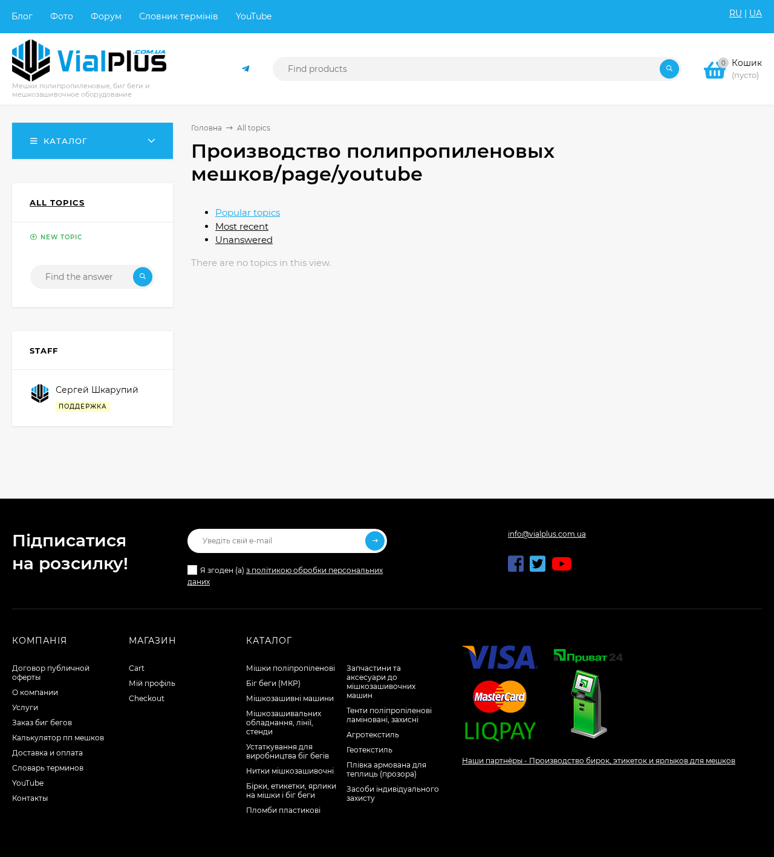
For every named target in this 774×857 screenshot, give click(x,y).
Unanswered (244, 239)
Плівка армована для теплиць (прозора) (386, 769)
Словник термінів (178, 16)
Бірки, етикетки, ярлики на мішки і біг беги (291, 790)
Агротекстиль (372, 734)
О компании (35, 692)
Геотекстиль (369, 749)
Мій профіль (152, 683)
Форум (106, 16)
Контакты (30, 798)
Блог (22, 16)
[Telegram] (246, 69)
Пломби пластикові (283, 810)
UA (755, 13)
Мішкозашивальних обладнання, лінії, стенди (283, 722)
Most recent (241, 226)
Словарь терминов (47, 767)
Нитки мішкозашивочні (290, 770)
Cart (137, 668)
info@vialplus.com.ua (547, 533)
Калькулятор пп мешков (58, 737)
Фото (61, 16)
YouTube (254, 16)
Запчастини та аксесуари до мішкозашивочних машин (380, 682)
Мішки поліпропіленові (290, 668)
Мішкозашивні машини (290, 698)
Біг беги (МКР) (273, 683)
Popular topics (247, 212)
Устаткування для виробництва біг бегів (287, 751)
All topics (253, 127)
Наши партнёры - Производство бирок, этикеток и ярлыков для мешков (598, 760)
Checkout (146, 698)
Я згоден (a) (285, 576)
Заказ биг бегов (42, 722)
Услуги (25, 707)
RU (735, 13)
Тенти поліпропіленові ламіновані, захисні (389, 715)
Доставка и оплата (47, 752)
